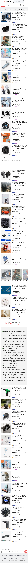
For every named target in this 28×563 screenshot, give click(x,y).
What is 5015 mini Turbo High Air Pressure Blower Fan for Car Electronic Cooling (5, 281)
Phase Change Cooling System (20, 166)
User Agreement (10, 558)
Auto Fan (21, 9)
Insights (18, 557)
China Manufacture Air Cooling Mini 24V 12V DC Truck (19, 255)
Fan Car (3, 551)
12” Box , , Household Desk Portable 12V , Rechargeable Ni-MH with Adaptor (19, 298)
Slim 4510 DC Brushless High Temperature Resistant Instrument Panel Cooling (19, 219)
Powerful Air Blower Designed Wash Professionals (19, 412)
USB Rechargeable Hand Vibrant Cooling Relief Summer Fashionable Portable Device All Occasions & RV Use (19, 243)
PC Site (14, 557)
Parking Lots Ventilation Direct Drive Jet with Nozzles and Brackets (19, 61)
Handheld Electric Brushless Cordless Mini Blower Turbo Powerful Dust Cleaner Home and (19, 388)
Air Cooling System (17, 160)
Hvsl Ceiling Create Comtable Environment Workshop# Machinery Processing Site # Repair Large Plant (19, 286)
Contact (22, 558)
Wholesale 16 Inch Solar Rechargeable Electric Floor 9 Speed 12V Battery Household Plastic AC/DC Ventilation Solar (19, 448)
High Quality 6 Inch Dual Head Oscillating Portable (17, 110)
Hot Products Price (12, 555)
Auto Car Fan (17, 551)
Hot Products (4, 555)
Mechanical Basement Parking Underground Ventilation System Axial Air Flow (19, 207)
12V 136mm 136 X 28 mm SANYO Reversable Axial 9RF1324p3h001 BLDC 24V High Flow (19, 122)
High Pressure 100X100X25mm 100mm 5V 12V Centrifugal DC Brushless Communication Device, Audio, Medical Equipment (19, 146)
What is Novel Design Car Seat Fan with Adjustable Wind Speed (17, 281)
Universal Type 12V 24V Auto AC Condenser (18, 508)
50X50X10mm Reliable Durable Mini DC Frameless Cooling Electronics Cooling (19, 231)
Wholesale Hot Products (21, 555)
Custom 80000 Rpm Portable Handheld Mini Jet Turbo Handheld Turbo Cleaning (19, 520)
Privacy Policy (17, 558)
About (5, 558)
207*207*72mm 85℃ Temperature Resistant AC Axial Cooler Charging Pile (19, 496)
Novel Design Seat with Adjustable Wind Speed (18, 37)
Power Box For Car (10, 551)
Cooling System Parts (13, 9)
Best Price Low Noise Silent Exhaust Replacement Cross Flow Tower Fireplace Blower (18, 532)
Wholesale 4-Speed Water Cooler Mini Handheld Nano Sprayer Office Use (19, 460)
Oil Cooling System (5, 163)
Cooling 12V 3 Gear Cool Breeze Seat (19, 484)
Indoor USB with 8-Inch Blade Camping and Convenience (19, 400)
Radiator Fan (4, 9)
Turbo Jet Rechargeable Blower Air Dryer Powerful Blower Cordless (19, 73)
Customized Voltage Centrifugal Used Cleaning (19, 171)
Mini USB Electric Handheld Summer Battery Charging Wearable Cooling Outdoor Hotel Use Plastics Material (19, 49)
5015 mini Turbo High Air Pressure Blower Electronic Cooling (19, 13)
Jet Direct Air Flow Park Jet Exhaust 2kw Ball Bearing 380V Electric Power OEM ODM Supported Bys (19, 134)
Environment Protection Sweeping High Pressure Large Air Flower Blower (19, 183)
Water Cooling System (6, 160)
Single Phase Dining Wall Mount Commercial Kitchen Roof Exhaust (19, 472)
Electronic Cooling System (7, 166)
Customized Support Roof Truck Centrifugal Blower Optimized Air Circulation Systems (19, 25)
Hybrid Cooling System (16, 163)
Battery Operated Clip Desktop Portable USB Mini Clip (19, 436)
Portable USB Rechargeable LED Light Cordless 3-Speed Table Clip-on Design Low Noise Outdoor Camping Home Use (19, 85)
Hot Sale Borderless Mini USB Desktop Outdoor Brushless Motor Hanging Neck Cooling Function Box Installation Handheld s (19, 424)
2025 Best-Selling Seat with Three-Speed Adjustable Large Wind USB (19, 98)
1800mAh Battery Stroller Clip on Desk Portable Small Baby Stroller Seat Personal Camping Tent (19, 310)
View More (13, 545)
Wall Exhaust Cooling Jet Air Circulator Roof (19, 195)
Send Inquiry (15, 19)
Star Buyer (10, 557)
